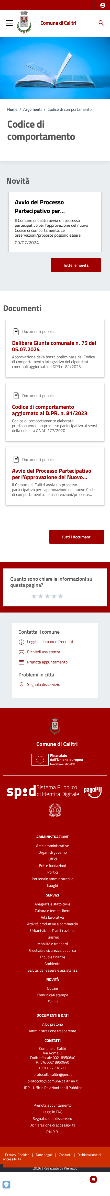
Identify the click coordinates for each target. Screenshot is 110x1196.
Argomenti (32, 109)
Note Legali (44, 1154)
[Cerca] (101, 23)
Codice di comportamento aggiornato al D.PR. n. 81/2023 (49, 409)
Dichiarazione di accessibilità (52, 1125)
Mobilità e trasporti (52, 944)
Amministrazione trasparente (52, 1031)
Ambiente (52, 964)
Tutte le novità (76, 265)
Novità (17, 180)
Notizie (52, 988)
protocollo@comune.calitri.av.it (53, 1081)
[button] (103, 5)
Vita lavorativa (52, 917)
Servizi (52, 895)
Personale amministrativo (52, 879)
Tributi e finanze (52, 957)
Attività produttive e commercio (52, 924)
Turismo (52, 937)
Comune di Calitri (58, 23)
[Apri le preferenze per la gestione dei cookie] (9, 1187)
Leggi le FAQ (52, 1112)
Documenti (22, 308)
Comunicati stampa (52, 995)
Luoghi (52, 885)
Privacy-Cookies (17, 1154)
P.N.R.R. (52, 1132)
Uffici (52, 859)
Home (12, 109)
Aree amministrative (52, 846)
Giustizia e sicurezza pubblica (52, 950)
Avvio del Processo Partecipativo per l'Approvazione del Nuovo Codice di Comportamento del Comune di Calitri (51, 480)
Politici (52, 872)
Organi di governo (52, 852)
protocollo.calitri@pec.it (53, 1074)
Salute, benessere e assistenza (53, 970)
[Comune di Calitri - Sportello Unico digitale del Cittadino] (24, 22)
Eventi (53, 1001)
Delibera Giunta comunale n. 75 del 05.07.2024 (54, 345)
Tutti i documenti (77, 537)
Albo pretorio (52, 1024)
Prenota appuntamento (53, 1105)
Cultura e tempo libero (52, 911)
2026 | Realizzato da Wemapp (55, 1168)
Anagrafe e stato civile (52, 904)
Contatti (53, 1040)
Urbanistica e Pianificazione (52, 930)
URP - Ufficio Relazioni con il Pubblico (52, 1088)
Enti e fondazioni (52, 865)
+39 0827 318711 (52, 1068)
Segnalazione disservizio (52, 1118)
